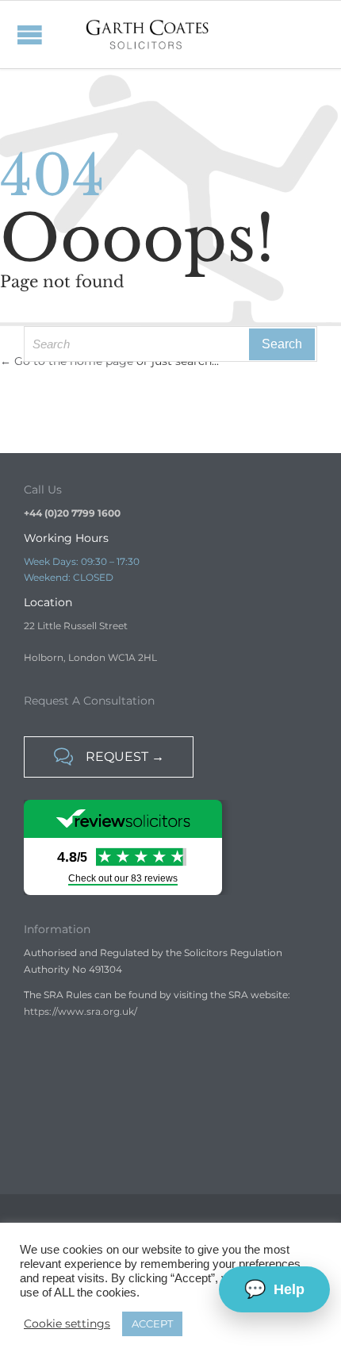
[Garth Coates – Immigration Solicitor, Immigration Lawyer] (147, 34)
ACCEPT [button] (152, 1323)
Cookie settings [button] (67, 1323)
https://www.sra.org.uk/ (80, 1011)
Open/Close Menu (16, 34)
